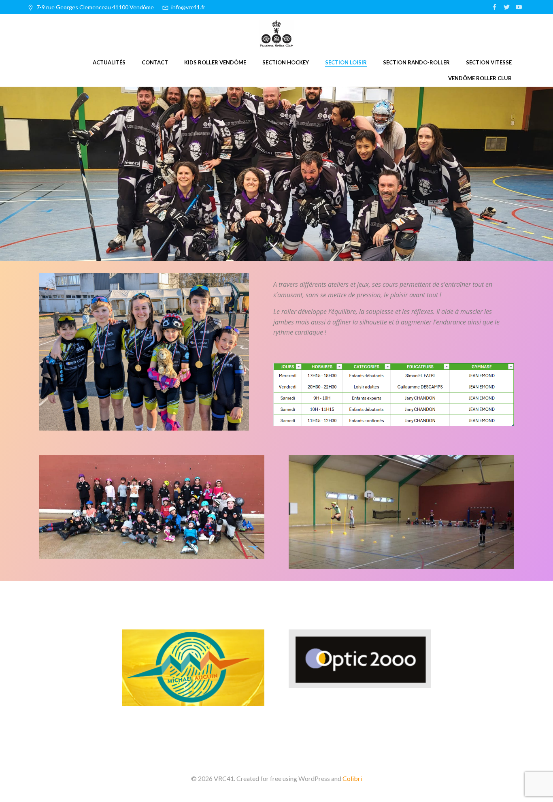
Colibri (352, 778)
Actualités (109, 62)
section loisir (346, 62)
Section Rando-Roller (416, 62)
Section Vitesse (489, 62)
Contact (155, 62)
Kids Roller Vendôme (215, 62)
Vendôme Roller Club (480, 78)
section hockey (285, 62)
